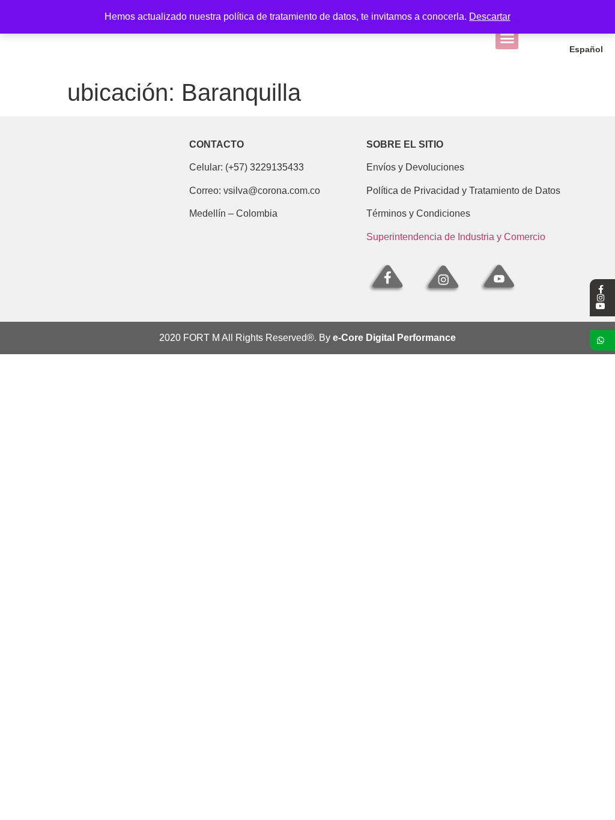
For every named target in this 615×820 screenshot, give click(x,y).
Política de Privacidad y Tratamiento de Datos (463, 190)
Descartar (489, 16)
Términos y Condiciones (418, 213)
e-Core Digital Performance (394, 338)
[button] (506, 38)
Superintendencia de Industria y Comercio (455, 237)
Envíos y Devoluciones (415, 167)
